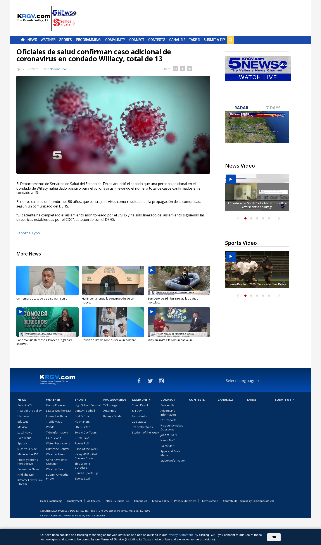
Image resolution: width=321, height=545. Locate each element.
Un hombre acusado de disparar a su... (41, 298)
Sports (65, 40)
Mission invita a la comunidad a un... (171, 340)
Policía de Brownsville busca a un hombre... (110, 340)
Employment (74, 500)
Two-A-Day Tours (86, 432)
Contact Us (167, 405)
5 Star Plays (82, 438)
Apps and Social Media (170, 453)
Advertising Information (168, 412)
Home (23, 40)
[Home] (47, 18)
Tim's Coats (139, 416)
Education (23, 421)
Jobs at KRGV (168, 435)
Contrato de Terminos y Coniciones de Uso (248, 500)
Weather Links (55, 454)
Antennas (109, 411)
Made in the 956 (27, 454)
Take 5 (194, 40)
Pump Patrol (140, 405)
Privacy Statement (185, 500)
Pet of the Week (142, 427)
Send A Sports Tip (86, 473)
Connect (136, 40)
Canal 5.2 (177, 40)
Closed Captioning (51, 500)
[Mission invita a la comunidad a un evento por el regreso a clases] (179, 322)
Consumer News (28, 469)
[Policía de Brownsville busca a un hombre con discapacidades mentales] (113, 322)
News (32, 40)
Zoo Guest (139, 421)
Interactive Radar (57, 416)
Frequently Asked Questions (171, 427)
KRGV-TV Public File (117, 500)
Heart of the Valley (29, 411)
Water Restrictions (58, 443)
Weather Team (55, 469)
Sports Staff (82, 478)
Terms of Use (210, 500)
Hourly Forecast (56, 405)
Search (230, 40)
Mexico (22, 427)
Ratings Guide (112, 416)
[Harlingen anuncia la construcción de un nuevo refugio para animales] (113, 280)
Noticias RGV (58, 69)
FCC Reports (168, 420)
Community (115, 40)
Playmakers (82, 421)
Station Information (173, 461)
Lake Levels (53, 438)
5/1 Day (137, 411)
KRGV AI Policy (160, 500)
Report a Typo (28, 233)
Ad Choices (93, 500)
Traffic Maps (54, 421)
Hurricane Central (57, 449)
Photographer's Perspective (27, 462)
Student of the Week (145, 432)
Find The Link (26, 474)
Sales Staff (167, 446)
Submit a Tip (214, 40)
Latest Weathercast (58, 411)
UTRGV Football (85, 411)
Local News (24, 432)
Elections (23, 416)
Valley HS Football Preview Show (86, 456)
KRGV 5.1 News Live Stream (30, 482)
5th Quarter (82, 427)
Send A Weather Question (56, 462)
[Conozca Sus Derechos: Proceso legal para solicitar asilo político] (47, 322)
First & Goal (82, 416)
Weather (48, 40)
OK (274, 537)
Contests (156, 40)
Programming (88, 40)
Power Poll (82, 443)
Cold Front (24, 438)
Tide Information (57, 432)
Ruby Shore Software (92, 515)
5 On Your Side (27, 449)
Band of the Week (86, 449)
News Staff (167, 440)
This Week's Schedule (83, 466)
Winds (50, 427)
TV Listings (110, 405)
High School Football (88, 405)
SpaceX (22, 443)
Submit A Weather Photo (58, 476)
